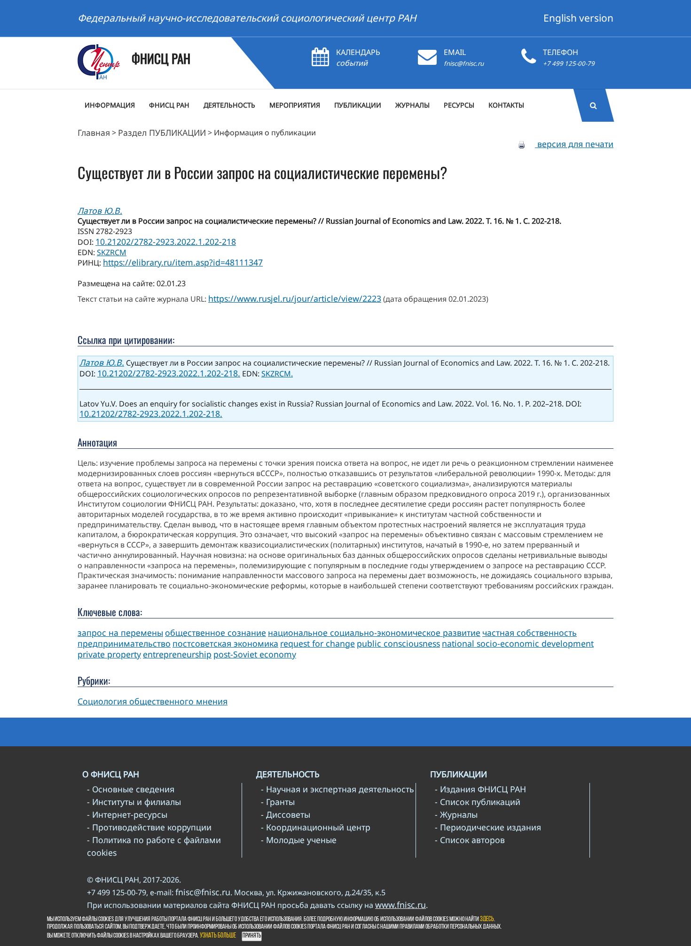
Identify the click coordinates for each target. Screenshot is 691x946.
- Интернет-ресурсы (127, 814)
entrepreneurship (177, 654)
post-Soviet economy (254, 654)
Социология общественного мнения (153, 701)
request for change (317, 643)
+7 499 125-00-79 (569, 63)
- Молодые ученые (299, 839)
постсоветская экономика (225, 643)
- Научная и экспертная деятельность (337, 789)
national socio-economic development (518, 643)
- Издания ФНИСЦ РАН (480, 789)
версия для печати (574, 143)
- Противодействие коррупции (149, 827)
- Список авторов (470, 839)
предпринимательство (124, 643)
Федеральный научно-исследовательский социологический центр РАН (247, 17)
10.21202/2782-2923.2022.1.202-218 (165, 241)
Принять (252, 935)
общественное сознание (215, 632)
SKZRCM (111, 252)
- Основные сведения (130, 789)
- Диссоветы (285, 814)
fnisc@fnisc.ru (464, 63)
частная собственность (529, 632)
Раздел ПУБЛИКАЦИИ (162, 132)
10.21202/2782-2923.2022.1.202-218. (168, 373)
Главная (94, 132)
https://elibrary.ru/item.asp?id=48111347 (183, 262)
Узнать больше (218, 935)
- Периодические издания (488, 827)
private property (109, 654)
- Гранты (278, 801)
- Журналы (456, 814)
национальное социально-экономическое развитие (374, 632)
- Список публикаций (477, 801)
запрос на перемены (120, 632)
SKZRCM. (277, 373)
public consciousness (398, 643)
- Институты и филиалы (134, 801)
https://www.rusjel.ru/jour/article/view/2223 (294, 298)
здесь (487, 919)
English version (578, 17)
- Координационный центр (315, 827)
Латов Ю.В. (100, 210)
